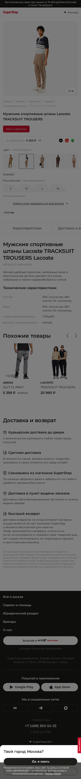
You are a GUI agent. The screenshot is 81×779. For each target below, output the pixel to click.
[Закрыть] (76, 750)
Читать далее (53, 773)
